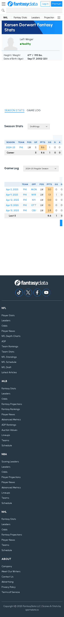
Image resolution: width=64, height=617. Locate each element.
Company (7, 566)
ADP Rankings (9, 424)
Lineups (6, 435)
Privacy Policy (9, 587)
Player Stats (8, 315)
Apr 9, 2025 (12, 194)
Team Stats (8, 351)
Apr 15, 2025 (12, 210)
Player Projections (11, 477)
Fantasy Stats (20, 17)
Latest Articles (9, 372)
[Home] (22, 4)
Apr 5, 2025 (12, 189)
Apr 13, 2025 (12, 205)
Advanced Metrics (11, 419)
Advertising (7, 581)
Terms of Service (11, 592)
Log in (45, 4)
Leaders (35, 17)
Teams (5, 440)
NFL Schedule (9, 362)
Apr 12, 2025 (12, 200)
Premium (56, 4)
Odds (4, 325)
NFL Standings (9, 357)
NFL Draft (6, 367)
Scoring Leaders (10, 461)
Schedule (7, 445)
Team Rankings (10, 346)
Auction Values (9, 430)
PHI (21, 147)
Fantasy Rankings (11, 409)
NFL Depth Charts (11, 336)
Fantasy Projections (12, 404)
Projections (49, 17)
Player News (8, 331)
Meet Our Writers (11, 571)
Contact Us (7, 576)
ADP (4, 341)
